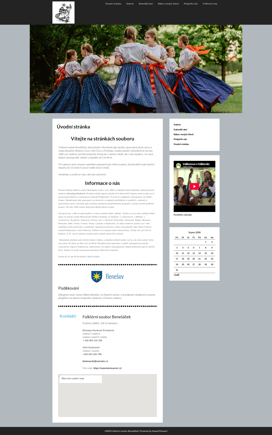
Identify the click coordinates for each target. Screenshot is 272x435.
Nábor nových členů (168, 4)
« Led (176, 274)
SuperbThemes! (159, 431)
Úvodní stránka (113, 4)
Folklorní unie (210, 4)
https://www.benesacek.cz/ (107, 368)
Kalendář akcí (146, 4)
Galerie (130, 4)
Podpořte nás (191, 4)
